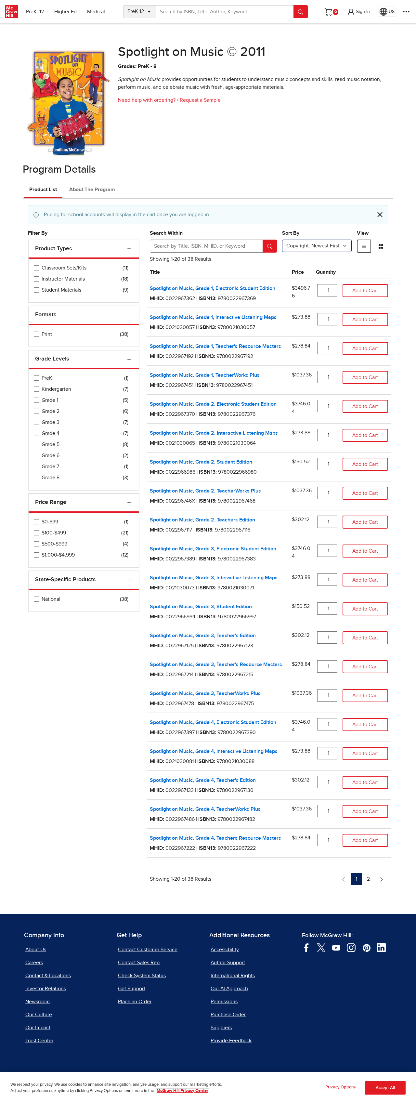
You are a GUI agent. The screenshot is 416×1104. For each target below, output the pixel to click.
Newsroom (37, 1001)
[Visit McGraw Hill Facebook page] (306, 947)
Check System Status (142, 975)
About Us (35, 949)
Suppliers (221, 1027)
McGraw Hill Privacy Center (182, 1091)
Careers (34, 962)
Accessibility (225, 949)
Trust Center (39, 1040)
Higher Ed (65, 11)
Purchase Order (228, 1014)
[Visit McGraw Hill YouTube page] (336, 947)
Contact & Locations (48, 975)
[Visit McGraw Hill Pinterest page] (366, 947)
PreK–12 (35, 11)
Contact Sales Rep (139, 962)
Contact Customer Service (147, 949)
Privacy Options (340, 1087)
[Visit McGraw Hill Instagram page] (351, 947)
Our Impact (37, 1027)
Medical (96, 11)
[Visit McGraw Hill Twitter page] (321, 947)
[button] (358, 11)
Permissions (224, 1001)
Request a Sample (200, 100)
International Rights (233, 975)
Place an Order (134, 1001)
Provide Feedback (231, 1040)
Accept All (385, 1088)
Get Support (131, 988)
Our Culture (38, 1014)
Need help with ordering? (147, 100)
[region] (208, 1088)
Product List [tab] (43, 189)
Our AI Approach (229, 988)
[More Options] (406, 11)
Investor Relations (45, 988)
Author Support (228, 962)
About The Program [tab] (92, 189)
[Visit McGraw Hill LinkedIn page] (381, 947)
